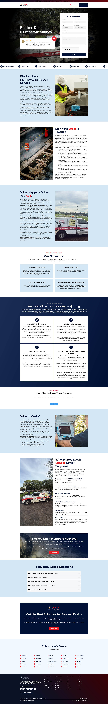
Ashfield (66, 546)
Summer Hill (59, 546)
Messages (64, 36)
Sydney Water (76, 495)
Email (63, 25)
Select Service (64, 30)
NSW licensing (71, 480)
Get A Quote (54, 552)
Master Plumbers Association (71, 489)
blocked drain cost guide (34, 445)
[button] (33, 5)
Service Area (76, 25)
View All (54, 404)
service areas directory (61, 548)
